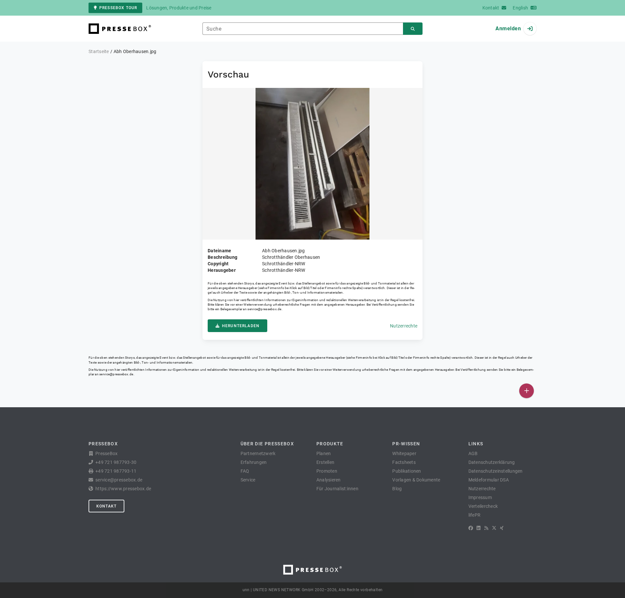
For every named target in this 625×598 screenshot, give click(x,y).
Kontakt (106, 506)
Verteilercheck (483, 506)
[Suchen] (413, 28)
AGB (473, 453)
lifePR (474, 515)
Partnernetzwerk (258, 453)
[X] (494, 528)
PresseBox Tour (118, 8)
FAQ (245, 471)
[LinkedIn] (478, 528)
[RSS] (486, 528)
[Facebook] (470, 528)
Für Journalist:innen (337, 488)
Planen (323, 453)
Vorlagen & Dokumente (416, 479)
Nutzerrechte (403, 325)
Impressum (480, 497)
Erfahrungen (254, 462)
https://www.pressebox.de (123, 488)
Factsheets (404, 462)
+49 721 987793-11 (115, 471)
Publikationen (406, 471)
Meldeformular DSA (488, 479)
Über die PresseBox (267, 443)
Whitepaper (404, 453)
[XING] (502, 528)
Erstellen (325, 462)
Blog (397, 488)
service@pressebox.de (264, 309)
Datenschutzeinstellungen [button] (495, 471)
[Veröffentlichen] (526, 390)
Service (248, 479)
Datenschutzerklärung (491, 462)
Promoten (326, 471)
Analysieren (328, 479)
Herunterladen (240, 326)
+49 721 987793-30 (115, 462)
